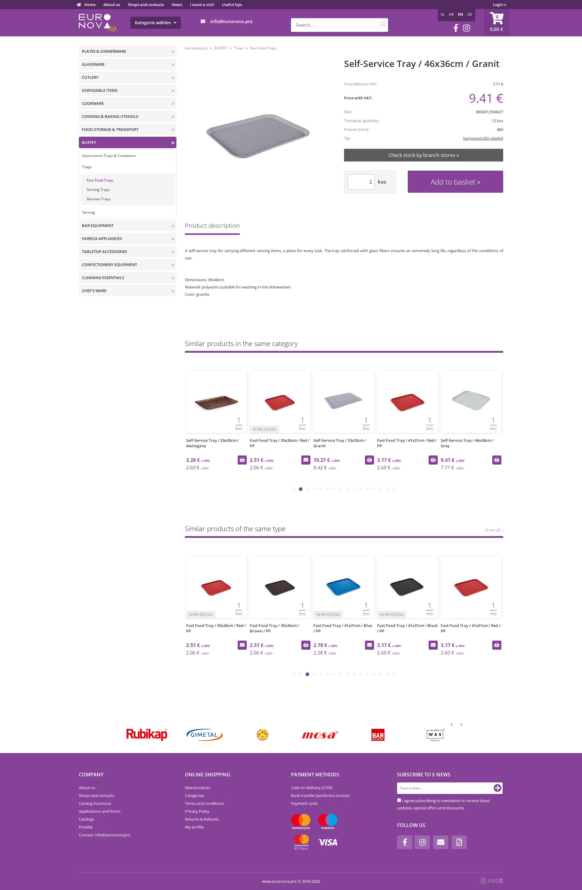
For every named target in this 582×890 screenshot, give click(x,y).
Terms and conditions (204, 803)
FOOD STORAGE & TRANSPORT (110, 129)
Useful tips (232, 4)
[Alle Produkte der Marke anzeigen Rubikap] (147, 735)
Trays (87, 166)
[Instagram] (466, 28)
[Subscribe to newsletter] (497, 788)
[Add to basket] (242, 460)
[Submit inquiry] (305, 460)
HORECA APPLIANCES (102, 238)
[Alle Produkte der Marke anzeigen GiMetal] (204, 735)
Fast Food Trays (100, 180)
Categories (194, 795)
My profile (194, 827)
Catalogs (86, 819)
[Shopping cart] (496, 22)
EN (460, 14)
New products (197, 787)
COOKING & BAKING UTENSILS (110, 116)
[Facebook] (455, 28)
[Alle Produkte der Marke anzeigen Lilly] (262, 735)
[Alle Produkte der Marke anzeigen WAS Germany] (436, 735)
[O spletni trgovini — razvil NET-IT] (491, 881)
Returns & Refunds (202, 819)
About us (111, 4)
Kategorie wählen (153, 22)
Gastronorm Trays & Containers (109, 155)
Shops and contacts (146, 4)
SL (443, 14)
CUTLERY (90, 77)
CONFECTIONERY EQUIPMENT (109, 264)
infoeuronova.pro (231, 21)
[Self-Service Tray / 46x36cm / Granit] (256, 134)
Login (499, 4)
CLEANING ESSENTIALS (103, 277)
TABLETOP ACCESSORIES (104, 251)
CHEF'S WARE (94, 290)
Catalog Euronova (95, 803)
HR (451, 14)
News (177, 4)
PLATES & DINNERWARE (104, 51)
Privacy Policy (197, 811)
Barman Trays (99, 199)
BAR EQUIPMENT (97, 225)
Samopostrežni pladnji (483, 138)
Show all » (494, 530)
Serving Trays (98, 189)
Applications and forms (99, 811)
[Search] (383, 25)
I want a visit (202, 4)
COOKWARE (93, 103)
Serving (88, 212)
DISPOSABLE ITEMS (100, 90)
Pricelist (86, 827)
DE (469, 14)
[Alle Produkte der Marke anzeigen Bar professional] (378, 735)
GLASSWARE (93, 64)
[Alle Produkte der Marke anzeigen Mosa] (320, 735)
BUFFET (89, 142)
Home (89, 4)
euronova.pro (196, 48)
